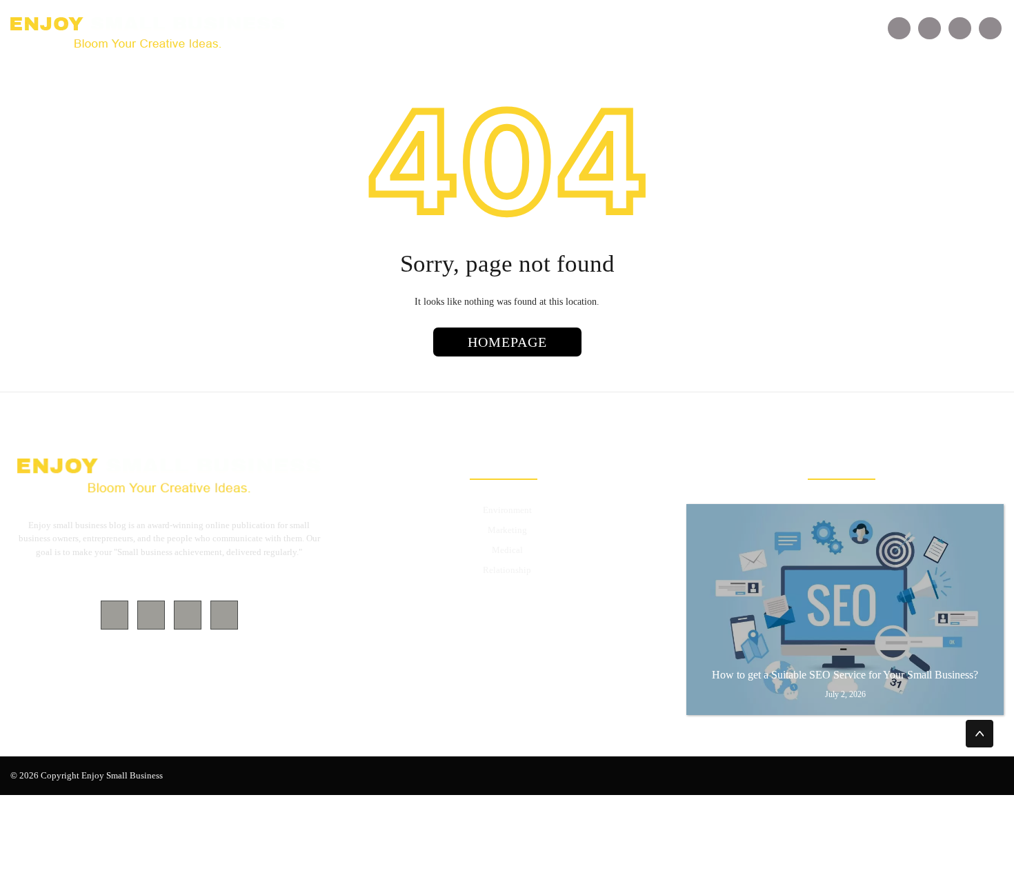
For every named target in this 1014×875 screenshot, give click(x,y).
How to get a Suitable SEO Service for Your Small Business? (845, 675)
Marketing (507, 530)
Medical (507, 550)
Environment (507, 510)
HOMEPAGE (507, 342)
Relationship (507, 570)
